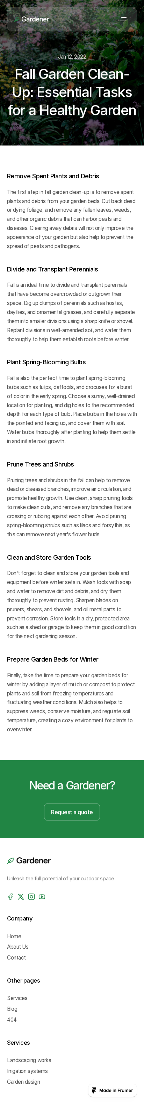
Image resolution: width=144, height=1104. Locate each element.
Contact (16, 958)
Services (17, 998)
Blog (12, 1009)
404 (12, 1019)
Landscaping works (29, 1060)
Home (14, 936)
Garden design (23, 1082)
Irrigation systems (27, 1071)
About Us (17, 947)
